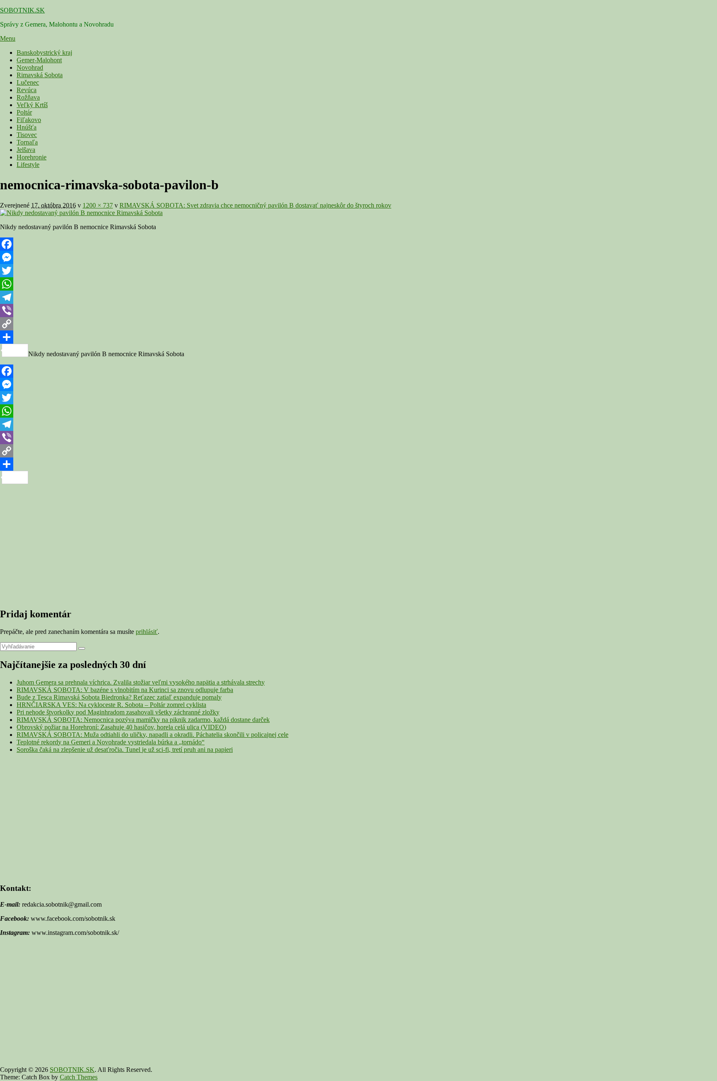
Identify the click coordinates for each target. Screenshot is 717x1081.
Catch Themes (79, 1077)
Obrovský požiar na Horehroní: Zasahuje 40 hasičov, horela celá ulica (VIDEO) (121, 727)
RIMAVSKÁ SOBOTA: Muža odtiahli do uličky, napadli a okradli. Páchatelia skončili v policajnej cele (152, 734)
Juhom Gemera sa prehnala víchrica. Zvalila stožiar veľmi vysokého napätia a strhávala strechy (141, 682)
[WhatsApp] (358, 284)
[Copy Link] (358, 323)
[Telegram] (358, 297)
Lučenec (28, 82)
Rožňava (28, 97)
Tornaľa (27, 142)
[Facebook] (358, 244)
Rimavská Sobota (40, 74)
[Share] (358, 337)
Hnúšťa (27, 127)
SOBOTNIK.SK (22, 10)
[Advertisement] (249, 542)
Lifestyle (28, 164)
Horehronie (31, 157)
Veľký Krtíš (32, 104)
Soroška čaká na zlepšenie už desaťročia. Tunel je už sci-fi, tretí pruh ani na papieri (125, 749)
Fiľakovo (29, 119)
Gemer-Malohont (39, 60)
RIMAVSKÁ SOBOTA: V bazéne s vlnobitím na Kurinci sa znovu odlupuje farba (125, 689)
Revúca (27, 89)
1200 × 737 (98, 205)
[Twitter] (358, 270)
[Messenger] (358, 257)
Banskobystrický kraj (44, 52)
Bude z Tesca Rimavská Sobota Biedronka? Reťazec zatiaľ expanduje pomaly (119, 697)
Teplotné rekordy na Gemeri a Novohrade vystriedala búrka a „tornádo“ (111, 742)
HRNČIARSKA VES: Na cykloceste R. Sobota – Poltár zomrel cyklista (111, 704)
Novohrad (30, 67)
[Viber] (358, 310)
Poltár (24, 112)
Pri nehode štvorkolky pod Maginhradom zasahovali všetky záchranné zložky (118, 712)
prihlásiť (147, 631)
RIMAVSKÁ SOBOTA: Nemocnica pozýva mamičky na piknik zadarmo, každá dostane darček (143, 719)
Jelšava (26, 149)
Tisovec (27, 134)
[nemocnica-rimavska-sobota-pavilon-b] (81, 212)
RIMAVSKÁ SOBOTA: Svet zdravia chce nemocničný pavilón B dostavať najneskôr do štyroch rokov (255, 205)
